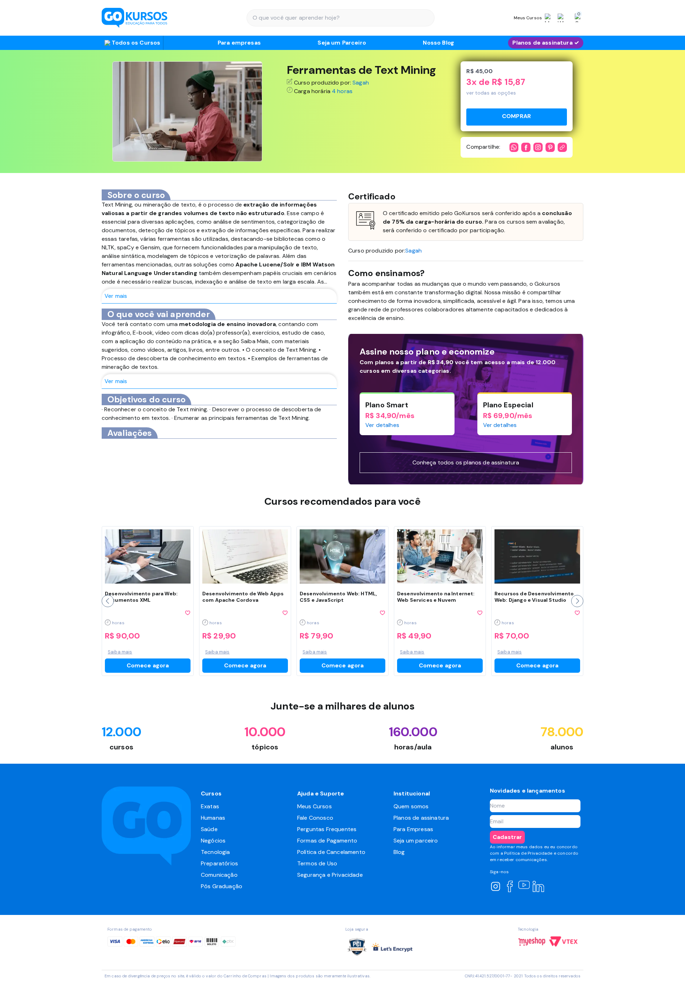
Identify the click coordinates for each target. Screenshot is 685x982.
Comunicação (219, 875)
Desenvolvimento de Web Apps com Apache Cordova (243, 596)
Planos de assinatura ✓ (545, 42)
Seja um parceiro (416, 840)
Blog (399, 852)
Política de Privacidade (528, 853)
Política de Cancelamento (331, 852)
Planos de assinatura (421, 817)
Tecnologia (215, 852)
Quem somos (411, 806)
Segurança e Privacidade (330, 875)
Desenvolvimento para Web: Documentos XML (141, 596)
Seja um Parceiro (342, 42)
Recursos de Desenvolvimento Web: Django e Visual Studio (534, 596)
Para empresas (239, 42)
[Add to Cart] (516, 117)
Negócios (213, 840)
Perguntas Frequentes (326, 829)
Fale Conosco (315, 817)
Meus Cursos (314, 806)
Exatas (210, 806)
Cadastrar (507, 837)
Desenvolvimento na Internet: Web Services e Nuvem (436, 596)
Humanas (213, 817)
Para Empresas (413, 829)
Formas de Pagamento (327, 840)
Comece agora (148, 665)
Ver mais (116, 296)
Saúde (209, 829)
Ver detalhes (382, 425)
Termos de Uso (317, 863)
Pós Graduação (221, 886)
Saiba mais (120, 652)
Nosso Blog (438, 42)
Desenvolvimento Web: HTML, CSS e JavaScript (338, 596)
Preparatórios (219, 863)
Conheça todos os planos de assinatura (465, 462)
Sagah (360, 82)
